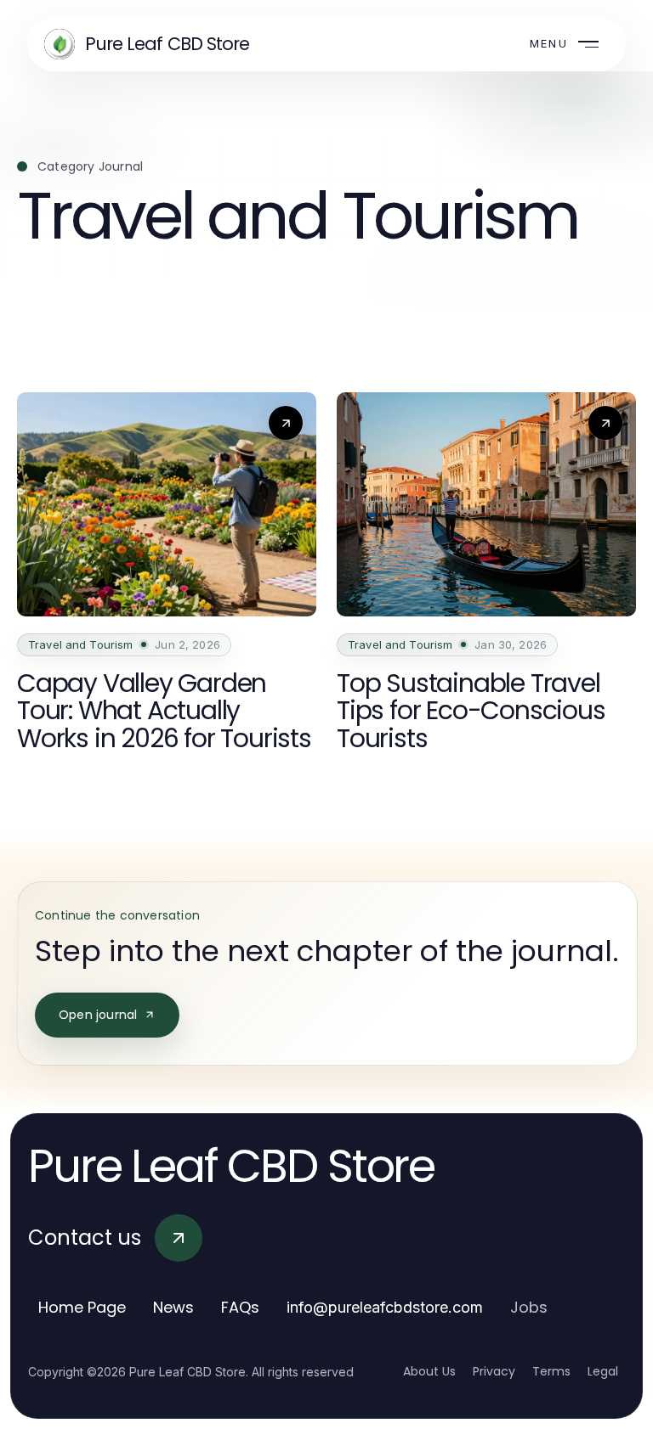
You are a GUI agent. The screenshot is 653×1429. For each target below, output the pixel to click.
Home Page (82, 1307)
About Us (429, 1371)
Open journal (98, 1014)
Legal (603, 1371)
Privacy (494, 1371)
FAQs (240, 1307)
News (173, 1307)
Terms (551, 1371)
